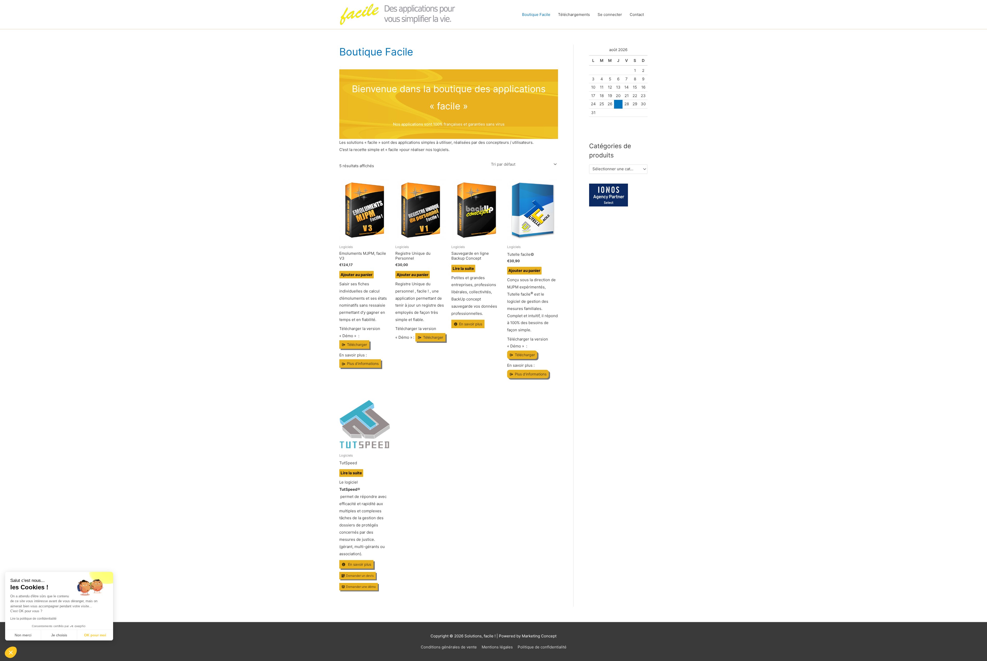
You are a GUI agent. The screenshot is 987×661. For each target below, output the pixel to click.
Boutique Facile (536, 14)
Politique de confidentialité (542, 647)
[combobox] (618, 169)
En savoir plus (470, 324)
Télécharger (357, 344)
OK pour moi (95, 635)
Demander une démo (361, 587)
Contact (637, 14)
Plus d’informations (363, 363)
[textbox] (615, 169)
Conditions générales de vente (449, 647)
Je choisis (59, 635)
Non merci (23, 635)
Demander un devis (360, 576)
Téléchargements (574, 14)
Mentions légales (497, 647)
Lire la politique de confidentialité (33, 618)
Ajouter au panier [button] (356, 274)
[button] (11, 652)
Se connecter (610, 14)
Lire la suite (463, 268)
